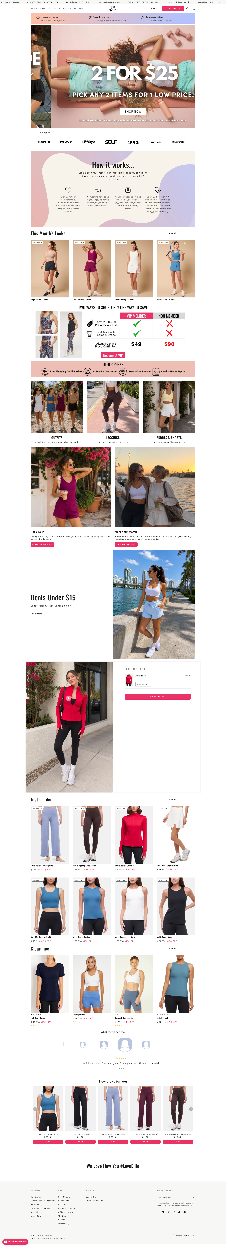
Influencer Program (66, 1211)
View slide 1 (109, 123)
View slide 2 (116, 123)
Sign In (154, 8)
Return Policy (36, 1208)
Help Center (36, 1200)
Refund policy (35, 1242)
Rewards (62, 1208)
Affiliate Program (65, 1215)
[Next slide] (191, 1112)
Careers (61, 1223)
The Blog (62, 1219)
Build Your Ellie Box (126, 544)
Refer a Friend (64, 1204)
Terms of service (59, 1242)
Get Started (173, 8)
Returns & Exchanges (40, 1211)
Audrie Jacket (140, 675)
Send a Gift (91, 1200)
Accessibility (63, 1227)
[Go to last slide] (35, 1112)
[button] (187, 8)
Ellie (37, 1238)
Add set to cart (158, 697)
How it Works (64, 1200)
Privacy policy (46, 1242)
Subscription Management (43, 1204)
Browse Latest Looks (42, 544)
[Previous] (65, 1044)
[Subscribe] (194, 1200)
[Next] (160, 1044)
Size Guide (35, 1215)
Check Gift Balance (94, 1204)
